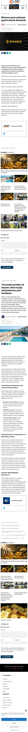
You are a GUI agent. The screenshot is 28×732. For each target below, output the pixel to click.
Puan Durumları (7, 705)
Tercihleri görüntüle (14, 726)
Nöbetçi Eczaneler (8, 702)
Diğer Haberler (19, 323)
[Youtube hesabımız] (13, 668)
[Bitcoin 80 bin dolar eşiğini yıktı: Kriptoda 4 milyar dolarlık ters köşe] (20, 179)
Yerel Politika (6, 689)
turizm (22, 538)
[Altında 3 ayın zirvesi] (14, 610)
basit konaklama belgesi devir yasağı (10, 525)
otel (3, 535)
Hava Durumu (6, 697)
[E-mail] (4, 134)
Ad (2, 250)
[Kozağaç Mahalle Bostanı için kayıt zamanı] (14, 221)
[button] (26, 710)
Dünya (4, 691)
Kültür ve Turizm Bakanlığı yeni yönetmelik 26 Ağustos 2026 (12, 532)
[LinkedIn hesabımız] (22, 668)
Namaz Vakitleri (7, 700)
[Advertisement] (14, 60)
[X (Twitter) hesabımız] (8, 668)
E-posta (17, 250)
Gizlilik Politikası (13, 730)
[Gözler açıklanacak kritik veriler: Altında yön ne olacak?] (14, 161)
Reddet (14, 723)
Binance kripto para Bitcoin (8, 148)
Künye (17, 730)
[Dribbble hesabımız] (20, 668)
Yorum (3, 240)
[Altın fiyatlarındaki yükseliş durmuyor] (7, 197)
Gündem (5, 679)
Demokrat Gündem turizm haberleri (10, 528)
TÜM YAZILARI (22, 24)
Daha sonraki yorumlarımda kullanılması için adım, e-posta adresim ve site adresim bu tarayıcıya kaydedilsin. (13, 260)
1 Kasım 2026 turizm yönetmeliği (9, 522)
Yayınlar (5, 707)
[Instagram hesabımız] (11, 668)
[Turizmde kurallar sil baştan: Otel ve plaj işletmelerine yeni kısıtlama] (7, 179)
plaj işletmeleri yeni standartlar (10, 538)
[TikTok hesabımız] (15, 668)
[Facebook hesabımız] (6, 668)
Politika (5, 684)
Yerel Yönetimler (7, 681)
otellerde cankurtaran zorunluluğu (16, 535)
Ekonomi (25, 29)
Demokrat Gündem (10, 24)
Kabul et (14, 719)
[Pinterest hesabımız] (17, 668)
